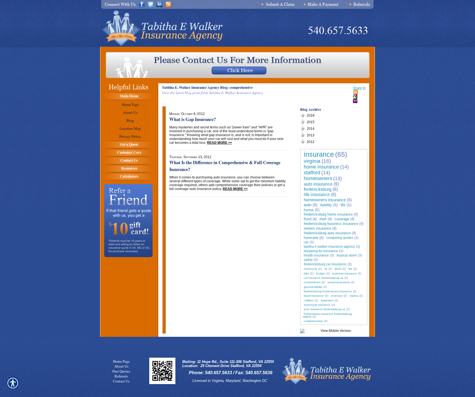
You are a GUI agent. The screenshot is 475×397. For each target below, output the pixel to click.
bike (306, 273)
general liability (313, 286)
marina (354, 295)
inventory (337, 295)
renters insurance (317, 228)
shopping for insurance (321, 251)
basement (327, 300)
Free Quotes (121, 371)
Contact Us (121, 381)
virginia (312, 161)
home (309, 210)
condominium (312, 282)
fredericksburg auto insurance (327, 233)
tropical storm (347, 255)
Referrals (121, 376)
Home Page (121, 361)
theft (323, 219)
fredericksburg (318, 189)
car (306, 242)
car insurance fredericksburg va (323, 277)
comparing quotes (339, 238)
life (343, 205)
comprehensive (313, 320)
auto (307, 204)
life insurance (317, 194)
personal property (339, 282)
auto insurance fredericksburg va (324, 309)
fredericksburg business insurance (331, 224)
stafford (312, 172)
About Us (121, 366)
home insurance (321, 167)
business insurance (344, 273)
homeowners (318, 178)
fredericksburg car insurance (325, 264)
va (325, 268)
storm (338, 268)
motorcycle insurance (317, 304)
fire (350, 268)
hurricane (311, 238)
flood (307, 219)
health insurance (316, 255)
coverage (342, 219)
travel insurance (314, 295)
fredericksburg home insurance (328, 214)
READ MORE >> (219, 143)
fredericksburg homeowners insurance (328, 291)
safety (308, 260)
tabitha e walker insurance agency (329, 247)
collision (309, 300)
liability (326, 205)
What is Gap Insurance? (192, 119)
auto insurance (318, 184)
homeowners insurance (325, 199)
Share (357, 88)
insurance (319, 154)
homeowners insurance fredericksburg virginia (327, 315)
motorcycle (310, 268)
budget (320, 273)
